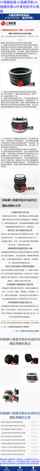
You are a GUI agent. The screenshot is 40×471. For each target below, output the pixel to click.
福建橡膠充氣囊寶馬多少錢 (20, 248)
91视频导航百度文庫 (20, 212)
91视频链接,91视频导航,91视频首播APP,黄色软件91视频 (19, 6)
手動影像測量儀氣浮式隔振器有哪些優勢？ (13, 444)
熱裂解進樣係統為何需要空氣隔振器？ (13, 454)
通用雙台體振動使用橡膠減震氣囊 (11, 422)
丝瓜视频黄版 (21, 461)
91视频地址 (19, 459)
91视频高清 (28, 459)
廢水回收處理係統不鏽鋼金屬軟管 (11, 436)
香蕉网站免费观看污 (9, 463)
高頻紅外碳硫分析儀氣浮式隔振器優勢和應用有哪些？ (14, 440)
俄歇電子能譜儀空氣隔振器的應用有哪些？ (13, 451)
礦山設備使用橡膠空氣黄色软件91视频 (13, 425)
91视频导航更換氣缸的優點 (29, 331)
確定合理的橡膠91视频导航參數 (20, 266)
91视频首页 (11, 459)
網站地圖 (3, 459)
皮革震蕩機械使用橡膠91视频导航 (11, 429)
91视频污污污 (11, 461)
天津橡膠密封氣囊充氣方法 (20, 302)
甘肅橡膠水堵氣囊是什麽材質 (20, 284)
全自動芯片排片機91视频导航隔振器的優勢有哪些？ (14, 447)
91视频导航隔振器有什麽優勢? (18, 327)
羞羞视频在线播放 (23, 463)
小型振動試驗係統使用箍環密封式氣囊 (13, 433)
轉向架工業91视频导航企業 (20, 230)
